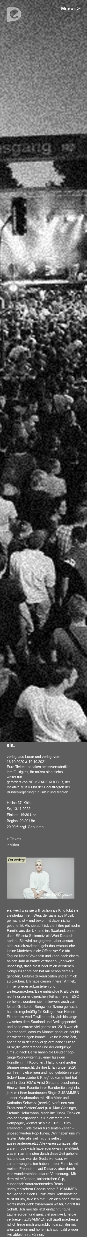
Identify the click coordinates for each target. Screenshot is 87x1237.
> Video (13, 845)
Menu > (70, 8)
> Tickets (14, 839)
